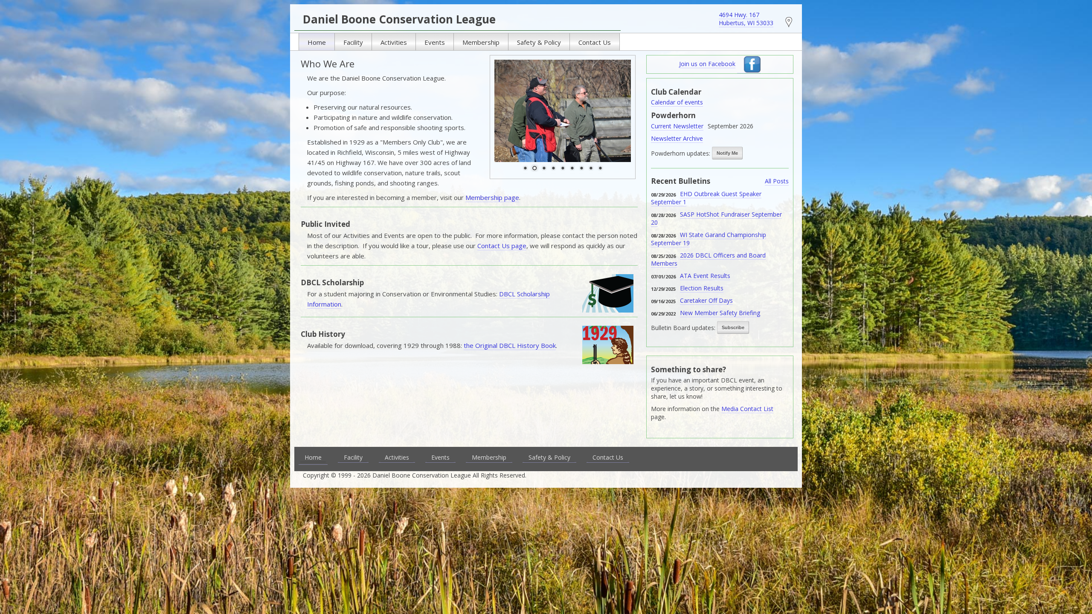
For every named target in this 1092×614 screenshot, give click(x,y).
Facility (353, 42)
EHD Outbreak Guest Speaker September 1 (706, 198)
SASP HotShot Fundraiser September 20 (716, 218)
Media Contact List (747, 409)
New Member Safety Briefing (720, 313)
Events (434, 42)
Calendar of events (677, 102)
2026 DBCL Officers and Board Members (708, 259)
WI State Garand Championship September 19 (708, 239)
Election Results (701, 288)
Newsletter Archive (677, 138)
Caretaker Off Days (706, 300)
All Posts (777, 181)
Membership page (492, 197)
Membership (481, 42)
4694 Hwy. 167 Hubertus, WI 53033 (746, 19)
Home (317, 42)
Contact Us (594, 42)
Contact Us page (501, 245)
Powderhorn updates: (680, 153)
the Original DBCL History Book (510, 345)
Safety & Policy (539, 42)
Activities (393, 42)
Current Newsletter (677, 126)
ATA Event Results (705, 276)
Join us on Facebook (707, 64)
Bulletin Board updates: (683, 328)
